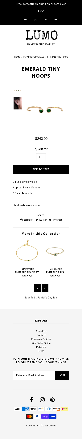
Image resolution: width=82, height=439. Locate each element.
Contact (41, 335)
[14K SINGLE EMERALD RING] (55, 262)
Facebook (27, 219)
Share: (41, 214)
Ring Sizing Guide (41, 343)
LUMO (52, 425)
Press (41, 350)
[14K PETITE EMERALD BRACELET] (27, 262)
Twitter (42, 219)
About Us (41, 331)
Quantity (41, 149)
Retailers (41, 347)
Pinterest (56, 219)
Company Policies (41, 339)
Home (17, 57)
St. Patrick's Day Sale (33, 57)
